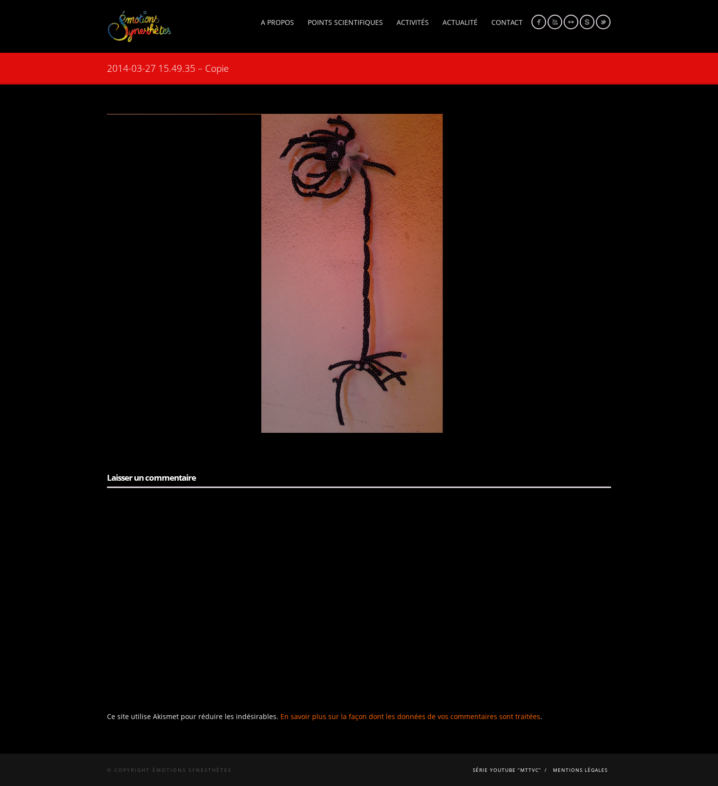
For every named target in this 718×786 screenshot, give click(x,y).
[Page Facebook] (539, 22)
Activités (413, 22)
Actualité (460, 22)
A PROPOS (277, 22)
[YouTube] (555, 22)
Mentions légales (580, 769)
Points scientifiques (345, 22)
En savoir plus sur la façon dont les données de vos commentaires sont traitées (410, 716)
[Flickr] (571, 22)
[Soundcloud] (587, 22)
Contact (507, 22)
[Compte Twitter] (603, 22)
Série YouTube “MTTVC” (507, 769)
